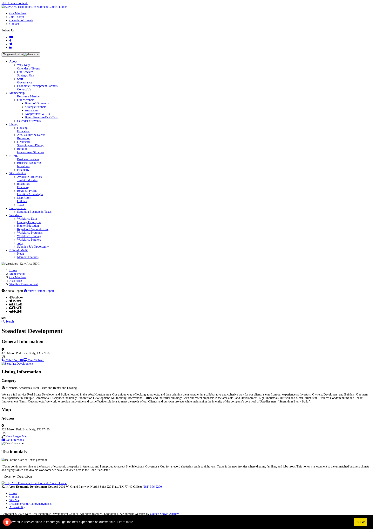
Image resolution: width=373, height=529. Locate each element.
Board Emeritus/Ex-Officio (41, 117)
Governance (24, 82)
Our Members (17, 13)
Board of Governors (37, 103)
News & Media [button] (18, 250)
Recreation (23, 138)
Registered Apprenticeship (33, 229)
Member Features (27, 257)
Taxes (20, 204)
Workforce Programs (30, 232)
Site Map (14, 500)
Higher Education (28, 225)
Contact (14, 23)
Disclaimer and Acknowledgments (30, 503)
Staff (20, 79)
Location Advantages (30, 194)
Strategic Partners (35, 106)
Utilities (22, 201)
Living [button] (13, 124)
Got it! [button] (360, 522)
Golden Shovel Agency (164, 513)
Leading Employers (29, 222)
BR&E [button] (13, 155)
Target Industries (27, 180)
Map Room (24, 197)
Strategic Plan (25, 75)
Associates (31, 110)
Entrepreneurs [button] (17, 208)
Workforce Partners (29, 239)
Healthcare (23, 141)
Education (23, 131)
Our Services (25, 72)
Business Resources (29, 162)
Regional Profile (27, 190)
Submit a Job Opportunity (33, 246)
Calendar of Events (21, 20)
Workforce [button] (15, 215)
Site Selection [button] (17, 173)
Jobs (20, 243)
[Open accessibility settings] (7, 522)
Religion (22, 148)
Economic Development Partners (37, 86)
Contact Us (24, 89)
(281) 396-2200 (152, 486)
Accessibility (17, 507)
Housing (22, 127)
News (20, 253)
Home (13, 493)
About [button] (13, 61)
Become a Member (28, 96)
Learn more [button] (125, 522)
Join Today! (16, 16)
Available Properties (29, 176)
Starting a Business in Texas (34, 211)
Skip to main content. (15, 3)
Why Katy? (24, 65)
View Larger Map (16, 436)
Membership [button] (17, 93)
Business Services (28, 159)
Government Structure (30, 152)
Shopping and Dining (30, 145)
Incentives (23, 166)
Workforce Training (29, 236)
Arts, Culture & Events (31, 134)
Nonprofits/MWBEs (37, 113)
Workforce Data (27, 218)
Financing (23, 169)
